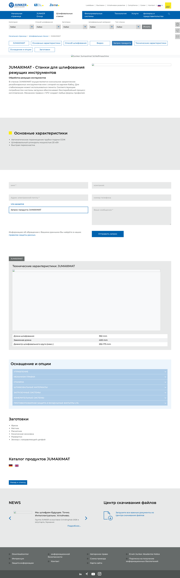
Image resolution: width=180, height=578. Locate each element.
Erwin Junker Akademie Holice (144, 554)
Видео (100, 43)
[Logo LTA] (39, 5)
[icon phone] (177, 30)
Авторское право (99, 554)
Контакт (151, 5)
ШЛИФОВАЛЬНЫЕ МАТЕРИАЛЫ (31, 387)
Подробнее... (74, 526)
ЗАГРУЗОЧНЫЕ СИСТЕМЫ (27, 392)
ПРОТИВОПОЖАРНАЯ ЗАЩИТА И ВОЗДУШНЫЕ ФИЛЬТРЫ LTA (46, 403)
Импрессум (18, 558)
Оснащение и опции (20, 49)
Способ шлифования (76, 43)
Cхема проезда (98, 558)
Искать (146, 27)
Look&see (90, 5)
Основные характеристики (46, 43)
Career (143, 5)
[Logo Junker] (19, 5)
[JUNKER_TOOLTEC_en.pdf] (18, 465)
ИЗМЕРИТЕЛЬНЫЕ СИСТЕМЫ (29, 398)
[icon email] (177, 36)
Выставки (100, 5)
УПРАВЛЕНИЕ (21, 371)
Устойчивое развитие (116, 5)
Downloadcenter (20, 554)
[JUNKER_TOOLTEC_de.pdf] (12, 465)
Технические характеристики (151, 43)
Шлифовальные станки (38, 36)
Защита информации (23, 563)
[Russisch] (159, 6)
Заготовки (45, 49)
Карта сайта (96, 563)
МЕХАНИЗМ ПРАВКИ (24, 377)
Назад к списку (18, 482)
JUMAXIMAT (19, 43)
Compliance (133, 5)
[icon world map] (177, 24)
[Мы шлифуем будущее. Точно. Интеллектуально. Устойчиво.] (23, 520)
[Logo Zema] (54, 5)
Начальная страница (17, 36)
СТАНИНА (19, 382)
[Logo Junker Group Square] (168, 5)
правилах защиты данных (22, 235)
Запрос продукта (122, 43)
